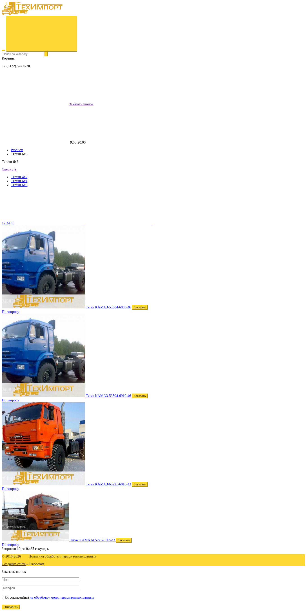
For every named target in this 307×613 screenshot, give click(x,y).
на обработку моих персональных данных (62, 597)
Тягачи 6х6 (19, 185)
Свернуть (9, 169)
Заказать (140, 307)
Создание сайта (14, 564)
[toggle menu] (3, 50)
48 (12, 223)
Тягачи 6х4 (19, 181)
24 (8, 223)
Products (17, 150)
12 (3, 223)
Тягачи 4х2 (19, 177)
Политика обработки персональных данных (62, 556)
